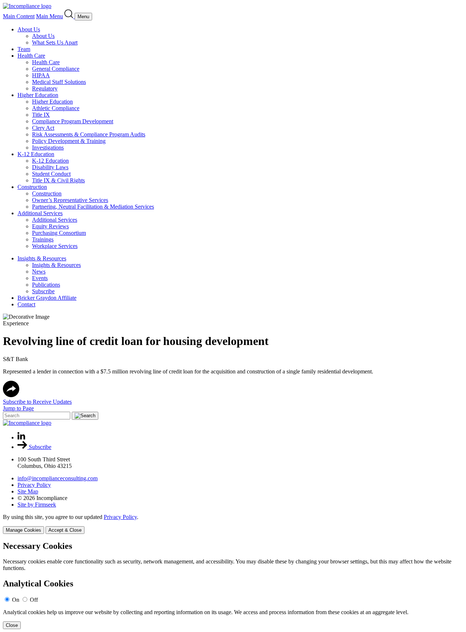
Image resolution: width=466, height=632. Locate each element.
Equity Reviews (50, 226)
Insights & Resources (41, 258)
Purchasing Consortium (59, 233)
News (39, 271)
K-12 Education (35, 154)
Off (34, 600)
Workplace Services (55, 246)
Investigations (48, 147)
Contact (26, 304)
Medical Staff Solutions (59, 82)
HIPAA (41, 75)
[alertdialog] (233, 585)
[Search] (69, 16)
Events (40, 278)
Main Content (19, 16)
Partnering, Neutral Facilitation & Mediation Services (93, 206)
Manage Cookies (23, 530)
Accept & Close (65, 530)
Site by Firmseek (36, 504)
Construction (32, 187)
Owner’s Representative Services (70, 200)
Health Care (31, 56)
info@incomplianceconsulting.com (57, 478)
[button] (11, 395)
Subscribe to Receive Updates (37, 402)
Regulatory (45, 88)
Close (12, 625)
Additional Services (40, 213)
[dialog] (233, 524)
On (15, 600)
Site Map (27, 491)
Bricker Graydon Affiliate (46, 298)
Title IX (41, 115)
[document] (233, 585)
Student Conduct (51, 174)
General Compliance (55, 69)
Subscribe (43, 291)
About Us (28, 29)
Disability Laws (50, 167)
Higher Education (37, 95)
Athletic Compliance (55, 108)
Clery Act (43, 128)
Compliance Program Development (72, 121)
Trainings (43, 239)
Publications (46, 285)
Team (23, 49)
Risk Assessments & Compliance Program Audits (88, 134)
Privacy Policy (34, 485)
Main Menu (49, 16)
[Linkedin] (21, 437)
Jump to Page (18, 408)
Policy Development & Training (69, 141)
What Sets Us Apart (55, 42)
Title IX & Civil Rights (58, 180)
